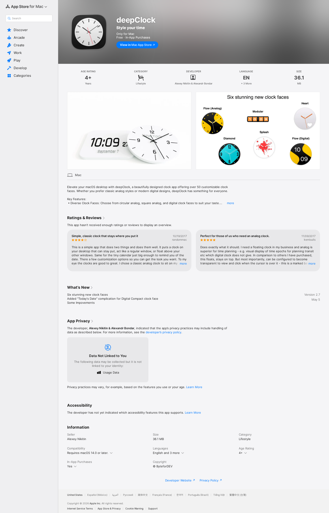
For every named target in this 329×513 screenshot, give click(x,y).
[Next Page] (324, 130)
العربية (115, 495)
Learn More (194, 387)
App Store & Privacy (109, 508)
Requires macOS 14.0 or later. (87, 453)
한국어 (180, 495)
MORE (183, 263)
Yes (69, 466)
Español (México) (97, 495)
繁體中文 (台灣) (237, 495)
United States (75, 495)
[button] (29, 30)
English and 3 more (166, 453)
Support (153, 508)
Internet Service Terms (80, 508)
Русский (128, 495)
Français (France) (162, 495)
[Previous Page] (63, 130)
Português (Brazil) (198, 495)
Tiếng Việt (219, 495)
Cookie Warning (134, 508)
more (230, 203)
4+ (241, 453)
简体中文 (143, 495)
